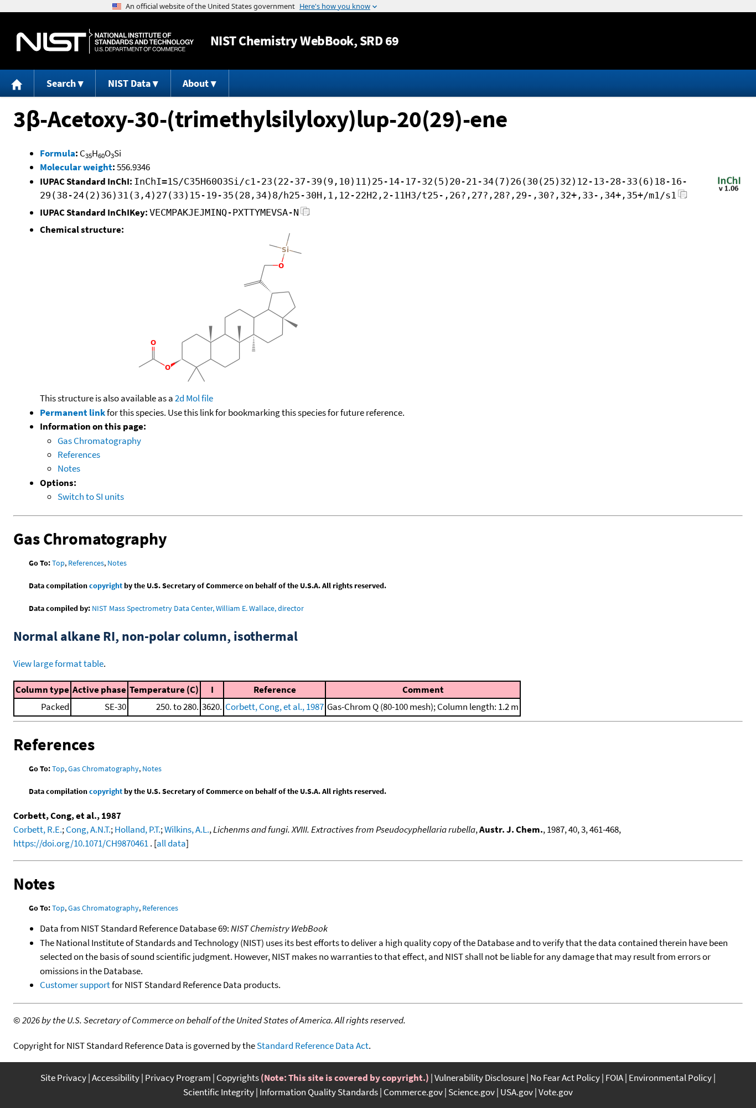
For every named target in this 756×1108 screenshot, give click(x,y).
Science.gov (471, 1092)
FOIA (614, 1078)
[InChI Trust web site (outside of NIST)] (729, 190)
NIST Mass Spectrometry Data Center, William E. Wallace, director (198, 608)
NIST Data (129, 83)
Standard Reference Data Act (313, 1045)
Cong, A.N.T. (88, 829)
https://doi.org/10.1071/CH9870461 (80, 843)
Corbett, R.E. (37, 829)
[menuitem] (17, 83)
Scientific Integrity (218, 1092)
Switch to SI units (91, 496)
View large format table (58, 663)
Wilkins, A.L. (186, 829)
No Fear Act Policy (565, 1078)
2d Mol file (194, 398)
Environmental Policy (670, 1078)
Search (61, 83)
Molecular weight (76, 167)
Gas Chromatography (99, 441)
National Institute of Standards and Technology (105, 41)
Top (58, 563)
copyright (105, 585)
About (196, 83)
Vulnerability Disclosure (479, 1078)
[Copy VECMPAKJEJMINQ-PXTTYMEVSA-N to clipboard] (305, 214)
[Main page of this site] (17, 83)
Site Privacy (63, 1078)
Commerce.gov (413, 1092)
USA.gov (516, 1092)
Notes (69, 468)
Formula (57, 153)
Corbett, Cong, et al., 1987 (274, 707)
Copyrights (237, 1078)
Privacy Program (178, 1078)
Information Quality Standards (319, 1092)
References (79, 454)
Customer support (75, 985)
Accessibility (115, 1078)
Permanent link (72, 412)
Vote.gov (555, 1092)
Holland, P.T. (137, 829)
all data (171, 843)
